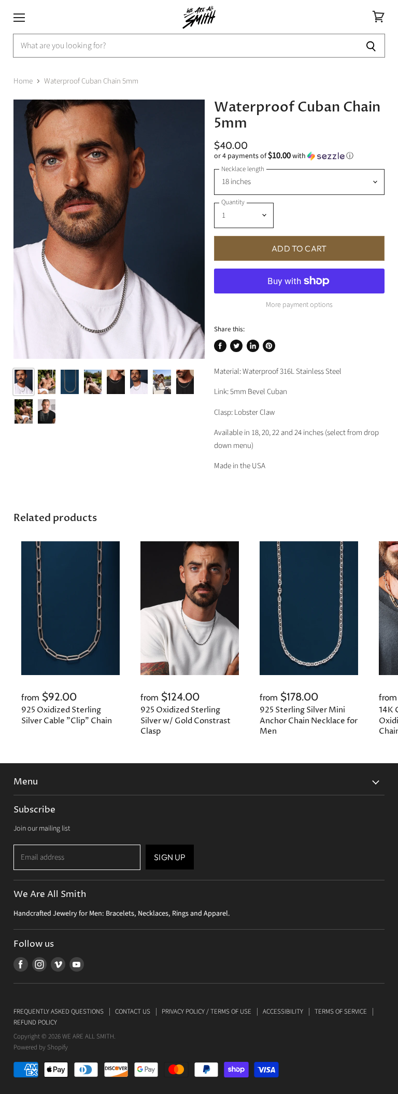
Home (23, 81)
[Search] (371, 46)
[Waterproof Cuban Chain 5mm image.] (108, 229)
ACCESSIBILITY (283, 1011)
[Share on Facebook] (220, 346)
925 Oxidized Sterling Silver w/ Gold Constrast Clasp (185, 720)
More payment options (299, 305)
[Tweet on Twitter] (236, 346)
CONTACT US (132, 1011)
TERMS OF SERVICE (341, 1011)
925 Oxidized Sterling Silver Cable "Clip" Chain (66, 715)
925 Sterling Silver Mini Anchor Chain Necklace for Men (309, 720)
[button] (299, 156)
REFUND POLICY (35, 1022)
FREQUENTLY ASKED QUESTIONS (58, 1011)
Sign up (170, 857)
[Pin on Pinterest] (269, 346)
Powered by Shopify (40, 1047)
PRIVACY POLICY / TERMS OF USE (206, 1011)
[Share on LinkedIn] (253, 346)
